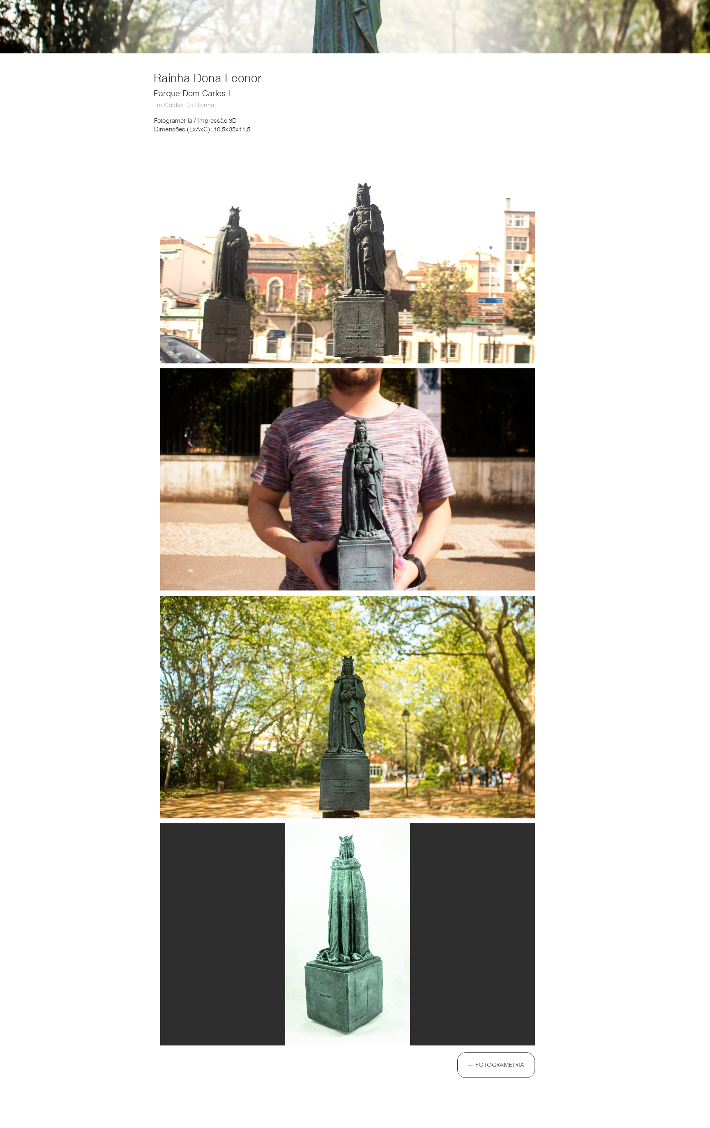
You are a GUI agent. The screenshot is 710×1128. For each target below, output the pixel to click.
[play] (518, 1038)
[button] (347, 252)
